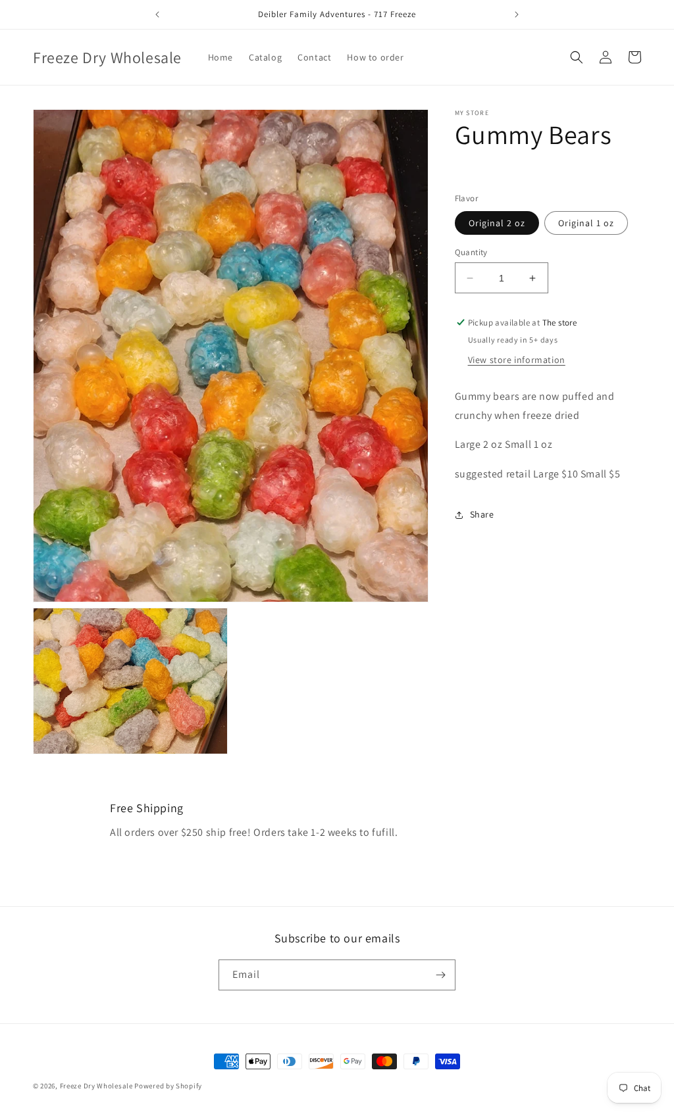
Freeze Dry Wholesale (96, 1085)
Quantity (471, 252)
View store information (516, 360)
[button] (576, 57)
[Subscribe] (440, 974)
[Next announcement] (516, 14)
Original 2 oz (497, 223)
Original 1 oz (586, 223)
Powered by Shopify (168, 1085)
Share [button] (482, 514)
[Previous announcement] (157, 14)
